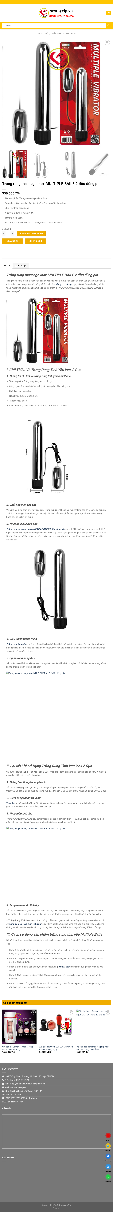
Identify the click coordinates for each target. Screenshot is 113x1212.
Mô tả (7, 266)
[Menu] (3, 13)
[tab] (7, 266)
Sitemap (56, 1208)
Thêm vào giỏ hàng (31, 233)
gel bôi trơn (63, 966)
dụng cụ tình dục (64, 284)
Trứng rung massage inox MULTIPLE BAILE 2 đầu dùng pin (35, 529)
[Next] (105, 93)
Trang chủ (42, 33)
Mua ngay (12, 241)
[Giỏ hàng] (108, 13)
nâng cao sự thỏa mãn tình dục (25, 924)
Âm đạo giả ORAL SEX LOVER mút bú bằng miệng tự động (56, 1048)
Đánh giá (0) (20, 266)
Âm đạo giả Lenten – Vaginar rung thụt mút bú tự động (17, 1048)
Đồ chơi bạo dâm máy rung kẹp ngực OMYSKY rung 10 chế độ (93, 1048)
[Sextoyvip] (56, 13)
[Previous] (7, 93)
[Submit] (108, 25)
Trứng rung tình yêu (16, 644)
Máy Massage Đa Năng (64, 33)
